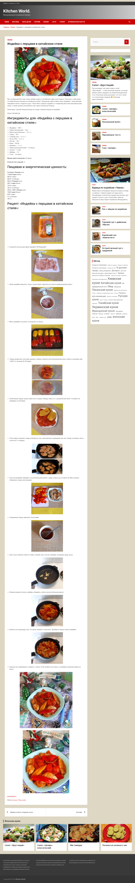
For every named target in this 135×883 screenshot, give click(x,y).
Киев (7, 22)
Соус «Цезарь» (109, 148)
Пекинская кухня (102, 289)
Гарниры (95, 271)
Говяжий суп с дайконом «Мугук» (114, 223)
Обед (20, 800)
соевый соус (102, 317)
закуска (118, 314)
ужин (24, 800)
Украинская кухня (105, 307)
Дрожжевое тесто (111, 273)
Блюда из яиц (111, 268)
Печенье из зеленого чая (114, 845)
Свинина (94, 303)
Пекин (46, 22)
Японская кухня (12, 821)
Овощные (117, 287)
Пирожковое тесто (111, 135)
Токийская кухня (108, 302)
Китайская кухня (111, 283)
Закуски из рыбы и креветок (119, 275)
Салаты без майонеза (115, 300)
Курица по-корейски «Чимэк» (108, 187)
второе (14, 800)
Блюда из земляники (99, 265)
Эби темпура (76, 845)
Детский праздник (98, 273)
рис (97, 317)
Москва (15, 22)
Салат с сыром (103, 300)
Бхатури (79, 812)
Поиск (126, 42)
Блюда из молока (112, 265)
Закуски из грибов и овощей (101, 275)
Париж (37, 22)
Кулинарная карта (76, 22)
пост (93, 317)
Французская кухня (103, 310)
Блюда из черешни (123, 265)
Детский (123, 271)
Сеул (54, 22)
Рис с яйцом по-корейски (114, 209)
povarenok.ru (11, 796)
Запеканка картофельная (99, 279)
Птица (116, 293)
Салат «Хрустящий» (103, 85)
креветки (124, 314)
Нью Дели (26, 22)
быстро (100, 314)
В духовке (122, 267)
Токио (62, 22)
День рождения (105, 271)
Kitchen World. (16, 11)
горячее (112, 314)
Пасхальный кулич (111, 122)
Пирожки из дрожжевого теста (105, 293)
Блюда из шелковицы (99, 268)
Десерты (116, 270)
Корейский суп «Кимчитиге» (109, 236)
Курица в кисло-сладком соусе (21, 812)
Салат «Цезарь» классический (110, 110)
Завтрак (121, 273)
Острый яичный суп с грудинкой (112, 249)
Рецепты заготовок (112, 296)
